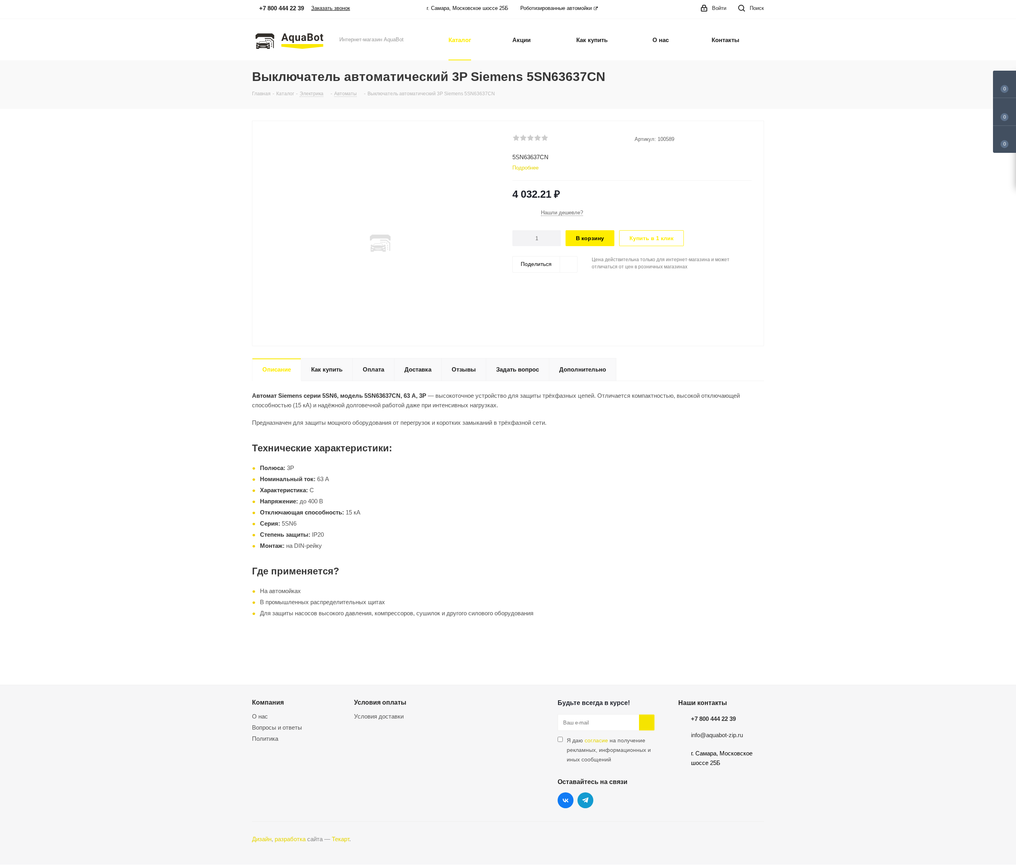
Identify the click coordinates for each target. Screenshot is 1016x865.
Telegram (585, 800)
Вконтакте (565, 800)
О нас (260, 716)
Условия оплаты (380, 702)
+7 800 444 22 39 (713, 718)
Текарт (340, 839)
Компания (268, 702)
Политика (265, 738)
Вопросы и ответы (277, 727)
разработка (290, 839)
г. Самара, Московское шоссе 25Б (467, 8)
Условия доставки (379, 716)
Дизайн (261, 839)
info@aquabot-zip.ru (717, 735)
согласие (596, 740)
